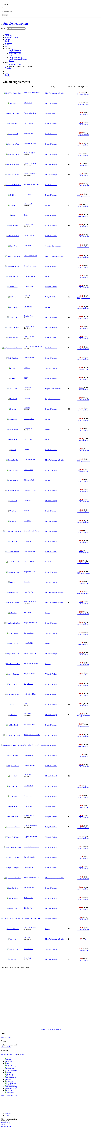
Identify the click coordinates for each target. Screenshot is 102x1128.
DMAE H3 (27, 398)
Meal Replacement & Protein (18, 59)
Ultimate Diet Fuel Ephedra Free (34, 918)
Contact (3, 1124)
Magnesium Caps (29, 572)
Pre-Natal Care (28, 786)
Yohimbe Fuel (28, 949)
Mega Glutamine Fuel (31, 663)
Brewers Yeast (28, 224)
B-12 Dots (27, 194)
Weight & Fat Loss (15, 53)
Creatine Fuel (28, 316)
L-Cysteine (27, 541)
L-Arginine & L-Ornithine (32, 531)
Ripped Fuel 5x (29, 815)
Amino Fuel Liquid (30, 163)
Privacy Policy (5, 1123)
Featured (9, 1054)
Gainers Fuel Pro (29, 459)
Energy (11, 55)
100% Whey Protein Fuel (32, 93)
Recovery (12, 61)
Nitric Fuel (27, 713)
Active (16, 1054)
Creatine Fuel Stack (30, 326)
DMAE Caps (28, 387)
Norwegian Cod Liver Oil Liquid (34, 745)
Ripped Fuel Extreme (30, 825)
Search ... (4, 28)
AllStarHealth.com (83, 114)
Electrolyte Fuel (29, 419)
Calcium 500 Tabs (29, 235)
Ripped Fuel (28, 806)
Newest (3, 1054)
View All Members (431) (9, 1095)
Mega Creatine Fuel (30, 653)
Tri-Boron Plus (28, 898)
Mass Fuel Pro (28, 592)
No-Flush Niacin (29, 724)
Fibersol (26, 449)
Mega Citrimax (28, 633)
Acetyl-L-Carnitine (30, 113)
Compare (8, 39)
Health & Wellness (15, 52)
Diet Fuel (27, 368)
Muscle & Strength (15, 50)
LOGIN (5, 15)
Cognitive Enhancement (16, 57)
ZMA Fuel (27, 958)
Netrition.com (83, 583)
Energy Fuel (28, 439)
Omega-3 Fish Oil (29, 765)
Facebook (8, 1114)
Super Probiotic (29, 887)
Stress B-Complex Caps (31, 847)
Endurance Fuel (29, 428)
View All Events (6, 1037)
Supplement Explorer (11, 37)
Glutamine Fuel (29, 480)
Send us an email (6, 1126)
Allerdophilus (28, 123)
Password (5, 8)
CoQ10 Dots (28, 307)
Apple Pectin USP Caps (31, 184)
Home (7, 34)
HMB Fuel (27, 500)
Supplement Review (15, 64)
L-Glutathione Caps (30, 551)
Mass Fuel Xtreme (30, 601)
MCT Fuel (27, 612)
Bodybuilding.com (83, 94)
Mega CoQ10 (28, 643)
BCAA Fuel (28, 204)
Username (5, 4)
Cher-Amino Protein (30, 256)
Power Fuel (27, 774)
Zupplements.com (83, 104)
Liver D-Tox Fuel (29, 561)
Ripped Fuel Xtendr (30, 837)
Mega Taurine (28, 684)
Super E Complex (29, 857)
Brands (7, 41)
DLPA (26, 378)
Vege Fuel (27, 938)
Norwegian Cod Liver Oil (32, 735)
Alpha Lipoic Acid (30, 143)
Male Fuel (27, 582)
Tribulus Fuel (28, 908)
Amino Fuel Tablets (30, 173)
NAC (25, 703)
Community (8, 35)
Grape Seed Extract (30, 490)
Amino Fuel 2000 (29, 153)
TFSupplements (83, 369)
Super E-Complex (29, 867)
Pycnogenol (27, 796)
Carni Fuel (27, 245)
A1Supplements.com (83, 196)
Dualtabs (27, 408)
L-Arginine (27, 521)
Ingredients (8, 43)
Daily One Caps (29, 336)
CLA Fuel (27, 295)
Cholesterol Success (30, 266)
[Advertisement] (9, 998)
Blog (6, 46)
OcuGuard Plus (29, 755)
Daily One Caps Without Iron (33, 346)
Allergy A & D (28, 133)
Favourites (8, 68)
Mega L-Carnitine (29, 673)
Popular (21, 1054)
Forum (7, 44)
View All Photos (6, 1047)
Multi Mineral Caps (30, 694)
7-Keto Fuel (28, 103)
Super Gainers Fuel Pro (31, 877)
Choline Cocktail (29, 276)
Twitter (7, 1115)
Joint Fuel (27, 510)
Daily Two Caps (29, 358)
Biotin (26, 215)
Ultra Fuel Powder (30, 927)
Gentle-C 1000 (28, 470)
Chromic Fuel (28, 286)
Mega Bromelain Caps (31, 623)
